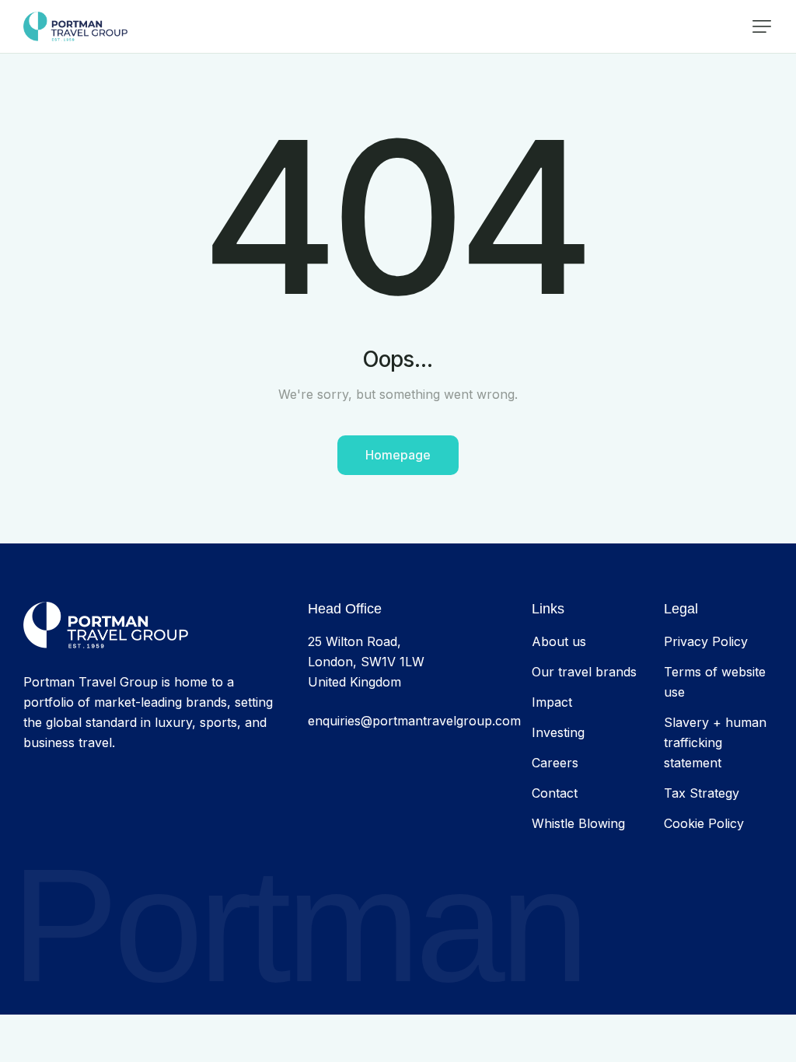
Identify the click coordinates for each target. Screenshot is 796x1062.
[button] (762, 26)
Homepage (398, 455)
